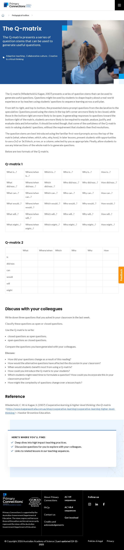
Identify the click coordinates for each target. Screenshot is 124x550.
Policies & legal (95, 541)
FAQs (47, 507)
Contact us (49, 514)
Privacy (110, 541)
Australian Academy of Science (38, 541)
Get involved (71, 517)
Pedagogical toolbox (20, 15)
